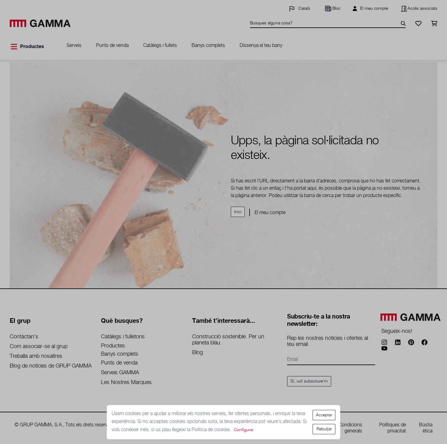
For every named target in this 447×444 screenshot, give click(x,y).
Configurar (243, 430)
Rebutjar (324, 429)
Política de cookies (211, 429)
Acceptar (324, 415)
